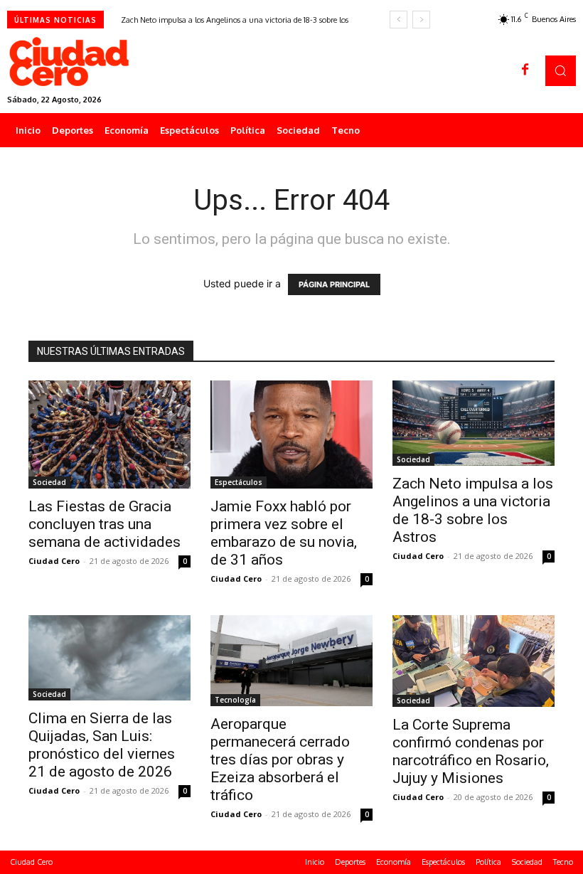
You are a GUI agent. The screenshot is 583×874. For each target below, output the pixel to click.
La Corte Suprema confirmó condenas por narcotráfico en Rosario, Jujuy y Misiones (470, 751)
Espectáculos (238, 482)
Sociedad (49, 482)
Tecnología (235, 700)
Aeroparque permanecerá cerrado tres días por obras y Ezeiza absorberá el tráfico (280, 759)
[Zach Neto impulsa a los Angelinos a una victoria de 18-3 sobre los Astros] (473, 423)
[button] (560, 70)
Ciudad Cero (54, 560)
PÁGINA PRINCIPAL (334, 284)
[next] (421, 19)
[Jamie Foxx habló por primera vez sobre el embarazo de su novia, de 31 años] (291, 434)
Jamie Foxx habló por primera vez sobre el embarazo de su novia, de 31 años (283, 533)
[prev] (398, 19)
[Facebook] (525, 70)
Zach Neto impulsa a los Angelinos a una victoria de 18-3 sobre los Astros (472, 510)
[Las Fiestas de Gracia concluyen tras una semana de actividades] (109, 434)
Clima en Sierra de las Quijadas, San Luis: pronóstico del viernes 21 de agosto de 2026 (101, 745)
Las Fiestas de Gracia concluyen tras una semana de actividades (104, 524)
